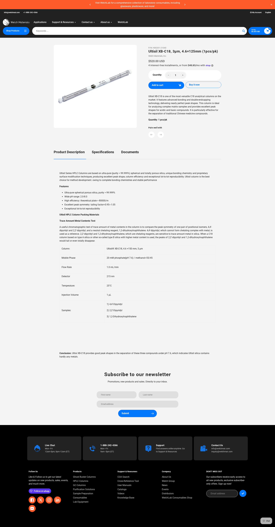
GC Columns (79, 485)
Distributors (168, 493)
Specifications (103, 152)
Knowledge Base (125, 497)
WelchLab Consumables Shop (177, 497)
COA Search (123, 477)
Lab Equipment (80, 501)
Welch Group (168, 481)
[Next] (184, 4)
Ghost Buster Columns (84, 477)
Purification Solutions (84, 489)
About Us (166, 477)
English (268, 12)
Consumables (80, 497)
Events (165, 489)
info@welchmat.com (12, 12)
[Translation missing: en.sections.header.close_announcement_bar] (271, 4)
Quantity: (157, 74)
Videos (120, 493)
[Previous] (90, 4)
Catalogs (121, 489)
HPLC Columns (80, 481)
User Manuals (124, 485)
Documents (130, 152)
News (164, 485)
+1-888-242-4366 (30, 12)
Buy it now (194, 84)
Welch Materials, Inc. (157, 56)
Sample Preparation (83, 493)
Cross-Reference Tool (128, 481)
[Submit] (242, 493)
